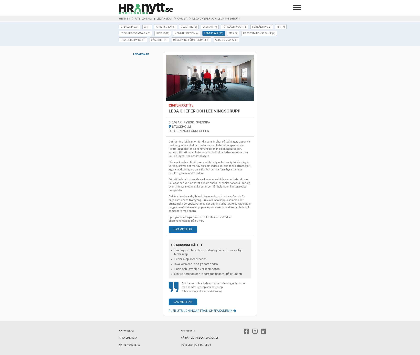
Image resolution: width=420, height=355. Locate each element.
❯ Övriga (180, 18)
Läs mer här (183, 229)
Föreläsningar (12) (234, 26)
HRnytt (124, 18)
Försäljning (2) (261, 26)
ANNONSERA (126, 330)
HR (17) (281, 26)
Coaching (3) (189, 26)
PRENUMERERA (128, 337)
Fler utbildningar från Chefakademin (201, 310)
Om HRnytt (188, 330)
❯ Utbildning (141, 18)
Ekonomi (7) (209, 26)
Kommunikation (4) (187, 33)
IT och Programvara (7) (135, 33)
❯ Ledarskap (162, 18)
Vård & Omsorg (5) (226, 40)
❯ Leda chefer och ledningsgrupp (214, 18)
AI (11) (147, 26)
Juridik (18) (162, 33)
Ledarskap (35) (213, 33)
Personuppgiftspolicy (196, 345)
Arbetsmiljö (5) (165, 26)
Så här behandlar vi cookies (200, 337)
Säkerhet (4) (159, 40)
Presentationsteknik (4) (259, 33)
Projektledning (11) (133, 40)
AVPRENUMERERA (129, 345)
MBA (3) (233, 33)
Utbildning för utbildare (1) (191, 40)
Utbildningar (129, 26)
